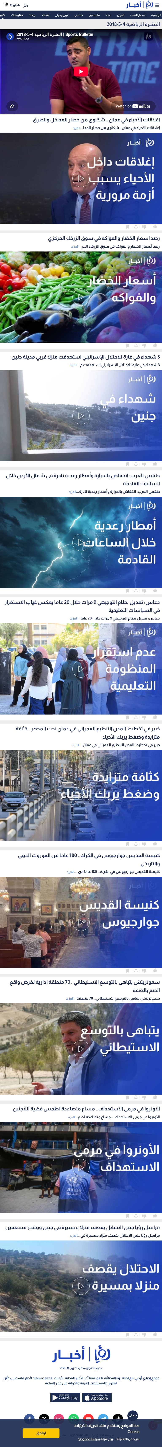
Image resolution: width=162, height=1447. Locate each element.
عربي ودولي (62, 15)
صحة (108, 15)
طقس (78, 15)
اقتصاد (45, 15)
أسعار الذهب (137, 15)
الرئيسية (156, 15)
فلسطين (94, 15)
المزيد (76, 128)
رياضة (32, 15)
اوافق (41, 1433)
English (15, 5)
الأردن (120, 15)
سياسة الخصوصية (89, 1439)
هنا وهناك (17, 15)
